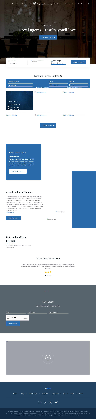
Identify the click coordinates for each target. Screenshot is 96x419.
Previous (7, 244)
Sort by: (51, 81)
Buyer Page (29, 3)
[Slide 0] (46, 56)
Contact (80, 3)
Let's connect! (10, 212)
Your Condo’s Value (47, 37)
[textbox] (20, 85)
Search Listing (20, 3)
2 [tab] (47, 291)
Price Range (57, 61)
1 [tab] (46, 291)
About (13, 3)
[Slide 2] (49, 56)
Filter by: (71, 81)
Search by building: (13, 81)
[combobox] (20, 85)
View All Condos (47, 125)
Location (12, 61)
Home (8, 3)
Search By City (13, 218)
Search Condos (77, 62)
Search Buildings (66, 3)
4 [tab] (50, 291)
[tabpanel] (48, 273)
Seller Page (57, 3)
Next (12, 244)
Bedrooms (41, 61)
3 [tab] (49, 291)
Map (64, 393)
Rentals (74, 3)
